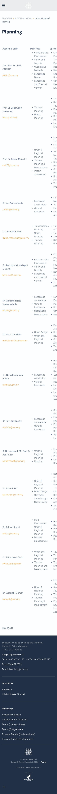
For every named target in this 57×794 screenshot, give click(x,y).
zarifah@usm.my (10, 209)
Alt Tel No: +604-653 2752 (39, 659)
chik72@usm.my (10, 165)
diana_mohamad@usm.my (15, 238)
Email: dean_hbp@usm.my (15, 669)
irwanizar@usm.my (11, 563)
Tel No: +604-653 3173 (13, 659)
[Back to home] (28, 5)
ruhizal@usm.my (10, 533)
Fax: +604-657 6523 (12, 664)
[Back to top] (4, 786)
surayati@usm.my (11, 599)
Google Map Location (11, 654)
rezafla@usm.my (10, 310)
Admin (43, 762)
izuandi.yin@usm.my (12, 494)
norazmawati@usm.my (13, 461)
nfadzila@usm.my (11, 427)
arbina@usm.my (10, 384)
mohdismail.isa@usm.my (15, 340)
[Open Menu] (3, 5)
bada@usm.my (9, 117)
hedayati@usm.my (11, 275)
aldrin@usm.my (10, 75)
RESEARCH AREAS (23, 18)
